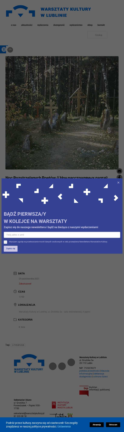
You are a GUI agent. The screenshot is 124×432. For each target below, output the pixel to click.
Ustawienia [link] (64, 426)
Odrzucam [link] (113, 425)
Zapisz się (10, 249)
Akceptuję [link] (97, 425)
